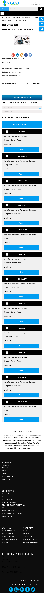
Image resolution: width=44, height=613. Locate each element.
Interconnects (8, 534)
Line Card (5, 494)
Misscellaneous (8, 536)
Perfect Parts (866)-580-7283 (33, 2)
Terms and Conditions (29, 581)
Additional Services (9, 511)
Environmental (8, 476)
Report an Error (34, 84)
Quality (5, 474)
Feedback (26, 531)
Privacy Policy (11, 581)
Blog (4, 508)
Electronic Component (11, 17)
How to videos (7, 516)
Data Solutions (8, 479)
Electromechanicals (10, 539)
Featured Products (9, 502)
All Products (27, 17)
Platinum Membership (31, 539)
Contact (41, 19)
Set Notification (10, 84)
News (4, 471)
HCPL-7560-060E (20, 20)
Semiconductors (8, 531)
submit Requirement (41, 24)
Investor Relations (30, 542)
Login (41, 29)
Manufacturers (8, 499)
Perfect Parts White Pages (12, 513)
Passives (5, 542)
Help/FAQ (26, 534)
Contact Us (27, 536)
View (21, 149)
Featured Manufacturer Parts (13, 505)
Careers (5, 468)
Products (6, 497)
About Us (5, 465)
